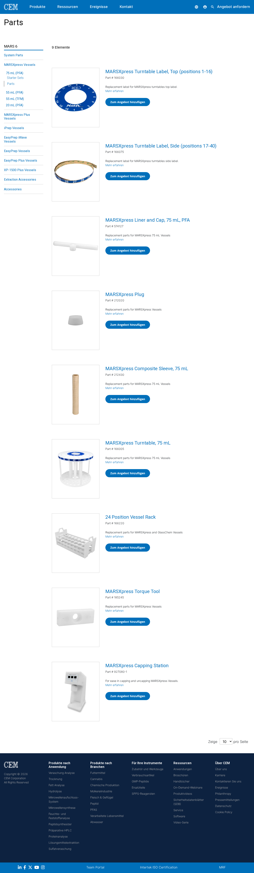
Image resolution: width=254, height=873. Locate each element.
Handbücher (181, 781)
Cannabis (96, 779)
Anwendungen (182, 769)
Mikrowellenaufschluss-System (64, 799)
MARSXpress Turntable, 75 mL (137, 443)
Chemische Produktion (104, 785)
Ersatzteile (138, 787)
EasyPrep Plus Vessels (20, 160)
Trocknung (55, 779)
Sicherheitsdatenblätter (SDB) (188, 802)
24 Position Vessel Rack (130, 517)
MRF (222, 867)
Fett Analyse (56, 785)
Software (179, 816)
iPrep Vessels (14, 128)
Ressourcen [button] (67, 7)
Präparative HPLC (60, 830)
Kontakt (126, 7)
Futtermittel (97, 772)
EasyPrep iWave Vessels (15, 139)
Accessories (13, 189)
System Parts (13, 55)
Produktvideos (182, 793)
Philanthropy (223, 793)
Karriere (220, 775)
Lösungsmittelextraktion (64, 842)
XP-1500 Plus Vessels (20, 170)
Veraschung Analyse (62, 772)
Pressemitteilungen (227, 799)
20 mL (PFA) (14, 105)
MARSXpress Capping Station (137, 665)
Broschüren (180, 775)
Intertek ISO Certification (158, 867)
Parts (10, 84)
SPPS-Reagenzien (143, 793)
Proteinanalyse (58, 836)
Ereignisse (99, 7)
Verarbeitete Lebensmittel (107, 815)
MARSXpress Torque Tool (132, 591)
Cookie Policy (223, 812)
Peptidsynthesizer (60, 824)
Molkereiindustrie (101, 791)
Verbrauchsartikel (143, 775)
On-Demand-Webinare (187, 787)
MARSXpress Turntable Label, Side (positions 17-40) (160, 146)
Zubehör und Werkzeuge (147, 769)
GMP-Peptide (140, 781)
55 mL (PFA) (14, 92)
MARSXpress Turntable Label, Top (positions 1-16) (159, 71)
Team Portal (95, 867)
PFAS (93, 809)
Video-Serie (181, 822)
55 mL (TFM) (15, 99)
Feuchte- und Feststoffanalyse (59, 816)
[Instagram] (43, 867)
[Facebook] (25, 867)
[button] (193, 6)
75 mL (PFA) (14, 73)
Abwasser (96, 822)
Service (178, 810)
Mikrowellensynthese (62, 807)
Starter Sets (15, 78)
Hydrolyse (55, 791)
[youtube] (37, 867)
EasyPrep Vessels (17, 151)
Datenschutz (223, 806)
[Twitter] (30, 867)
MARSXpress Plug (124, 294)
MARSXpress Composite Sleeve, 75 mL (146, 368)
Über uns (221, 769)
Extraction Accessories (20, 179)
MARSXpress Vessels (19, 65)
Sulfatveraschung (60, 848)
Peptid (94, 803)
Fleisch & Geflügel (101, 797)
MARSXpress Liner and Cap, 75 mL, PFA (147, 220)
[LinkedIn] (20, 867)
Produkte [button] (37, 7)
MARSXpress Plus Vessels (17, 116)
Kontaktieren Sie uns (228, 781)
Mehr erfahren (114, 91)
